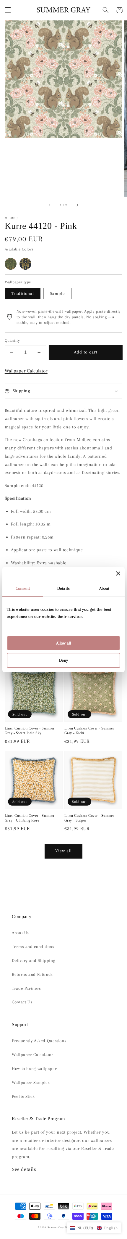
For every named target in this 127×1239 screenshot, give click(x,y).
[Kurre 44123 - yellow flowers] (25, 264)
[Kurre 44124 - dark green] (11, 264)
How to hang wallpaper (34, 1068)
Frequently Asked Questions (39, 1040)
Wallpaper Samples (31, 1082)
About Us (20, 932)
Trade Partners (26, 988)
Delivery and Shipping (33, 960)
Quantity (12, 340)
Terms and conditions (33, 946)
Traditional (22, 293)
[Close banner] (118, 573)
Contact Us (22, 1001)
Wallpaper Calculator (26, 371)
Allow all (63, 643)
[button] (7, 10)
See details (24, 1169)
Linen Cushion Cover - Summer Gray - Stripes (89, 818)
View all (63, 851)
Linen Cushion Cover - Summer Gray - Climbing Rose (30, 818)
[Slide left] (49, 205)
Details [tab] (63, 588)
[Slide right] (77, 205)
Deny (63, 660)
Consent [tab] (23, 588)
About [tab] (104, 588)
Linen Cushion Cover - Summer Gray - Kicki (89, 730)
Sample (57, 293)
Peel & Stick (23, 1096)
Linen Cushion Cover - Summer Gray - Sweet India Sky (30, 730)
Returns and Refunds (32, 974)
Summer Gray (56, 1227)
